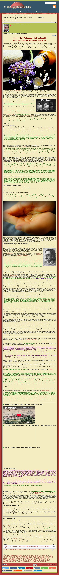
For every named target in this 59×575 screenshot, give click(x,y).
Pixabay (46, 522)
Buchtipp (25, 146)
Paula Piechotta (37, 559)
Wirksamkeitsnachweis (42, 561)
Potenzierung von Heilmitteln (33, 560)
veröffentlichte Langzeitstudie (35, 135)
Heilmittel (46, 556)
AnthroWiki (25, 253)
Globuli (43, 556)
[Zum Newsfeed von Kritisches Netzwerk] (54, 6)
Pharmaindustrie (43, 559)
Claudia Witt (45, 135)
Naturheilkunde (30, 559)
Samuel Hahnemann (14, 275)
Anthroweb (38, 253)
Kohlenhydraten (30, 535)
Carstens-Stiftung (6, 130)
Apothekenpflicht (30, 555)
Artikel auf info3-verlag (11, 114)
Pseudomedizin (47, 560)
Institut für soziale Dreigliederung (23, 255)
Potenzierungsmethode (22, 560)
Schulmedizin (34, 561)
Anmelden (19, 20)
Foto (21, 538)
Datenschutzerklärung (40, 11)
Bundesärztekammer (13, 556)
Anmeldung (48, 11)
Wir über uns (22, 11)
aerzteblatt (43, 555)
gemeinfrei (37, 540)
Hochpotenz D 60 (6, 557)
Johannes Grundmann (41, 557)
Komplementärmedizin (25, 558)
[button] (5, 568)
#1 (55, 22)
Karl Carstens (5, 558)
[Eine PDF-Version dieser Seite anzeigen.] (55, 35)
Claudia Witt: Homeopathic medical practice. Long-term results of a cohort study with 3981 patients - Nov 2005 (25, 549)
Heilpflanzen (51, 556)
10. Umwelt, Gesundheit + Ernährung (18, 15)
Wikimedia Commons (23, 540)
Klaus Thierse (17, 558)
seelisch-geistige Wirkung (27, 561)
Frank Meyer (39, 556)
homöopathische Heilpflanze (31, 557)
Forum (8, 15)
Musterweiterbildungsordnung (8, 559)
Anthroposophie (13, 555)
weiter (51, 369)
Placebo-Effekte (6, 560)
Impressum (54, 11)
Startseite (4, 15)
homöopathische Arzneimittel (20, 557)
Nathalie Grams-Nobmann (29, 115)
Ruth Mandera (11, 561)
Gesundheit (28, 15)
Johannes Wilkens (49, 557)
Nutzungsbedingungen (31, 11)
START (17, 11)
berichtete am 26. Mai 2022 (15, 90)
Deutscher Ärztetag (32, 556)
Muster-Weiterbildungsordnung (43, 558)
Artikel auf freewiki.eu (46, 390)
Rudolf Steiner (10, 253)
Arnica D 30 (35, 555)
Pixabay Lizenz (16, 538)
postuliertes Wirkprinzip (14, 560)
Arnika (39, 555)
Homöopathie (12, 557)
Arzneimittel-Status (48, 555)
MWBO (15, 559)
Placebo (48, 559)
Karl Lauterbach (12, 558)
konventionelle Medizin (33, 558)
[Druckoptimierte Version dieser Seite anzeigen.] (53, 35)
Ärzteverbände (6, 556)
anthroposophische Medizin (21, 555)
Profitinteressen (41, 560)
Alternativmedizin (40, 534)
